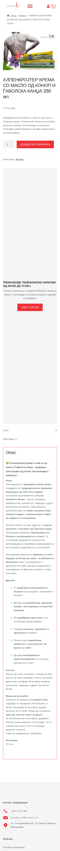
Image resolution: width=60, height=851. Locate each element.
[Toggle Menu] (30, 6)
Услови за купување (14, 847)
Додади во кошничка (35, 144)
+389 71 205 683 (30, 307)
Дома (13, 15)
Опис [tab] (6, 430)
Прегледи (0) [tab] (10, 439)
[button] (52, 36)
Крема (22, 15)
